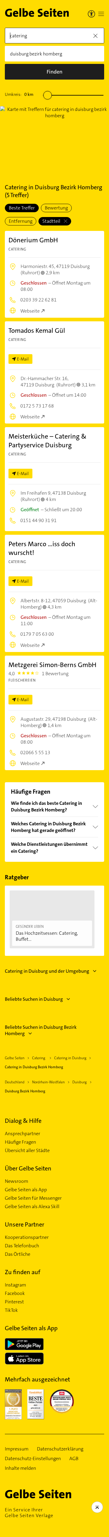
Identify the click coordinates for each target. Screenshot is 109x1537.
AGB (73, 1459)
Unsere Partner (24, 1224)
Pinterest (14, 1302)
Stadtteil (51, 221)
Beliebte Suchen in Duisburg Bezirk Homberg (41, 1030)
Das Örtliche (17, 1254)
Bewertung (56, 208)
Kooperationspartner (27, 1237)
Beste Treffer (22, 208)
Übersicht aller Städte (27, 1151)
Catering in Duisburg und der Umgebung (47, 971)
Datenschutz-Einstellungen (33, 1459)
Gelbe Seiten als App (26, 1190)
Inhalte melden (20, 1468)
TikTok (11, 1310)
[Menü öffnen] (101, 14)
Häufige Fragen (20, 1142)
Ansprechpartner (22, 1134)
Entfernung (20, 221)
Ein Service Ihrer (29, 1512)
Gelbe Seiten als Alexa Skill (32, 1207)
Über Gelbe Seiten (28, 1168)
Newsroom (16, 1181)
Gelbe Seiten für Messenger (33, 1198)
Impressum (16, 1449)
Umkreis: (19, 94)
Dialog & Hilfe (23, 1121)
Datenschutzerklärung (60, 1449)
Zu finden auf (22, 1272)
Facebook (15, 1293)
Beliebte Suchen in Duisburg (34, 999)
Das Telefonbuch (22, 1246)
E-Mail (23, 359)
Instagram (15, 1285)
